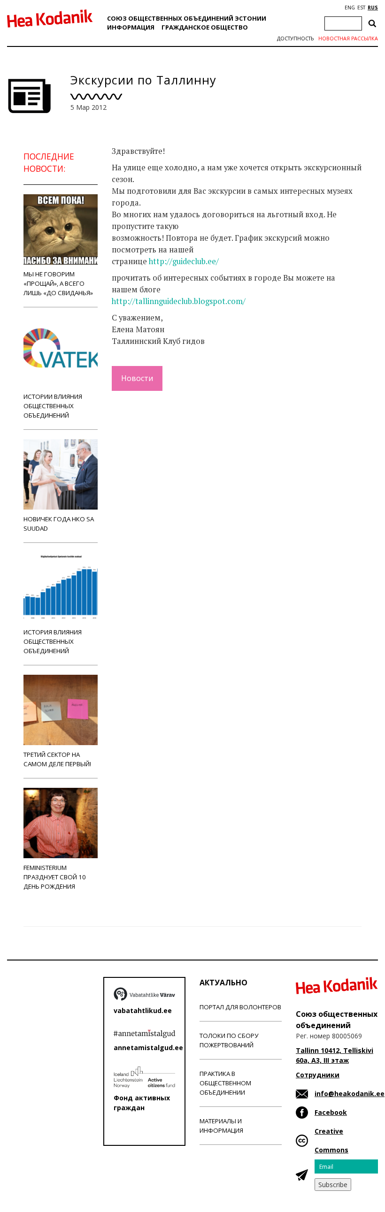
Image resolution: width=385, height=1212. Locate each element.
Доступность (295, 38)
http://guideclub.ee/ (184, 261)
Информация (130, 27)
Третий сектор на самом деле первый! (57, 759)
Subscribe (332, 1184)
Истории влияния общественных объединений (52, 405)
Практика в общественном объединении (225, 1083)
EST (361, 7)
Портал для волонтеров (240, 1007)
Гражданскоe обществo (205, 27)
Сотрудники (317, 1074)
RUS (373, 7)
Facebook (331, 1112)
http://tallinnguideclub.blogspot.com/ (179, 301)
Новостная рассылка (348, 38)
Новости (137, 378)
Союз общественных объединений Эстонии (186, 18)
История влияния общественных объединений (52, 641)
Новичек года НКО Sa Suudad (58, 524)
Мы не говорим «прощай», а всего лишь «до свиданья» (58, 283)
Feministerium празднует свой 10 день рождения (54, 877)
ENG (350, 7)
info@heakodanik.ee (350, 1093)
